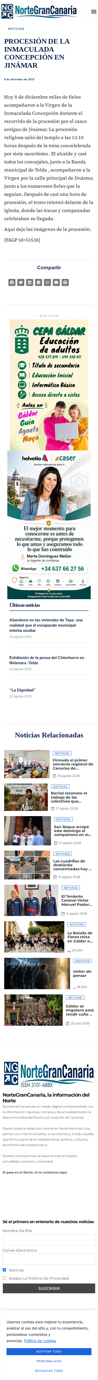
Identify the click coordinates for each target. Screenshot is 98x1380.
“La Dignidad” (22, 690)
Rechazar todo (49, 1371)
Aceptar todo (49, 1351)
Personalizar (49, 1361)
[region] (49, 1345)
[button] (93, 11)
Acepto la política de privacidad (38, 1278)
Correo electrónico (20, 1250)
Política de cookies (40, 1340)
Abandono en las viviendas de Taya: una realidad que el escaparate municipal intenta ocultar (46, 625)
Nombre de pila (17, 1230)
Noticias (16, 28)
